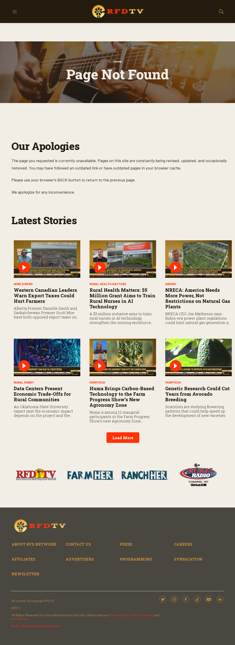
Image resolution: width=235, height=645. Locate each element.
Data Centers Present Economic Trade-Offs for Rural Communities (42, 393)
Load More (122, 437)
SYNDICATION (188, 559)
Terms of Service (140, 615)
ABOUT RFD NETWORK (33, 544)
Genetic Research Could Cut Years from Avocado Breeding (197, 393)
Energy (170, 284)
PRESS (126, 544)
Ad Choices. (19, 619)
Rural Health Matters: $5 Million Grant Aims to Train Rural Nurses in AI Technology (122, 298)
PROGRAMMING (136, 559)
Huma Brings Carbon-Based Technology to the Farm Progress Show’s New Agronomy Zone (122, 396)
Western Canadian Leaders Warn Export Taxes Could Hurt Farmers (45, 295)
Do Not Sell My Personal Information (36, 626)
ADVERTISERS (80, 559)
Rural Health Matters (108, 284)
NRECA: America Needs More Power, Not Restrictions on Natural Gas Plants (197, 298)
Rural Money (24, 382)
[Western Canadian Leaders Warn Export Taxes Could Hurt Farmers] (47, 259)
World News (23, 284)
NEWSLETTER (25, 574)
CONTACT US (78, 544)
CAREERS (183, 544)
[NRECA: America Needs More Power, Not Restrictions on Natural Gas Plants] (198, 259)
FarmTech (97, 382)
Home (118, 61)
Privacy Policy (118, 615)
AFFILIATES (23, 559)
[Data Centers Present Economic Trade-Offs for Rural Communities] (47, 357)
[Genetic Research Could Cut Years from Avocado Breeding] (198, 357)
